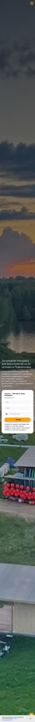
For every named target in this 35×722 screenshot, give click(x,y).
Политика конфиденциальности (9, 719)
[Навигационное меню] (32, 3)
